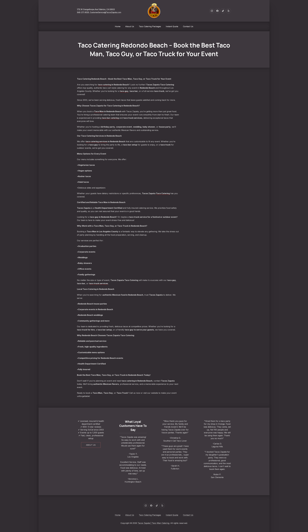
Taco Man (99, 111)
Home (117, 26)
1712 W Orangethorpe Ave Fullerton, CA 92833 (96, 9)
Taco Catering (163, 193)
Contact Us (188, 26)
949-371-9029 (83, 12)
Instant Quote (172, 26)
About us (91, 445)
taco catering (104, 84)
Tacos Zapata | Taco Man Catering (153, 523)
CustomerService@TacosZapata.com (105, 12)
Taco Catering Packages (150, 26)
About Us (129, 26)
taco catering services (96, 141)
